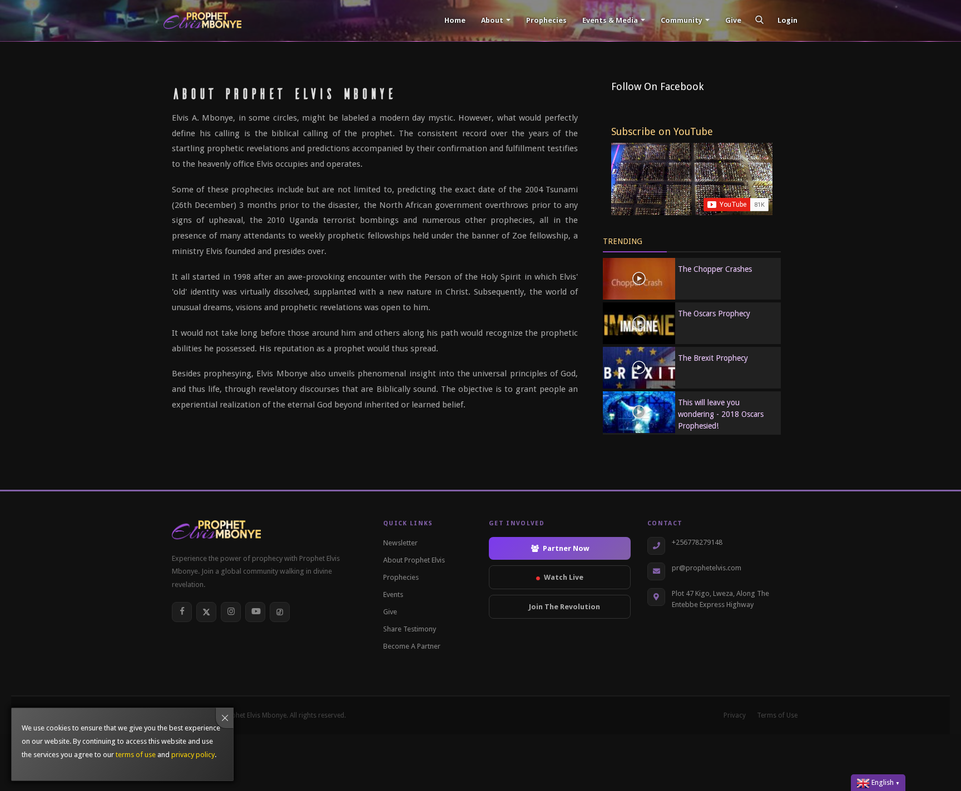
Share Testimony (409, 629)
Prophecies (545, 20)
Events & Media (610, 20)
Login (787, 20)
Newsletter (400, 543)
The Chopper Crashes (715, 269)
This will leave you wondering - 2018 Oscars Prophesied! (721, 414)
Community (681, 20)
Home (454, 20)
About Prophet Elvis (414, 560)
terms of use (136, 754)
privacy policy (193, 754)
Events (393, 594)
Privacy (735, 715)
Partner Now (566, 548)
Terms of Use (777, 715)
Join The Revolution (564, 607)
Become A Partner (411, 646)
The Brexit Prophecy (713, 358)
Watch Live (563, 577)
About (492, 20)
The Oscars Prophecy (714, 313)
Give (732, 20)
